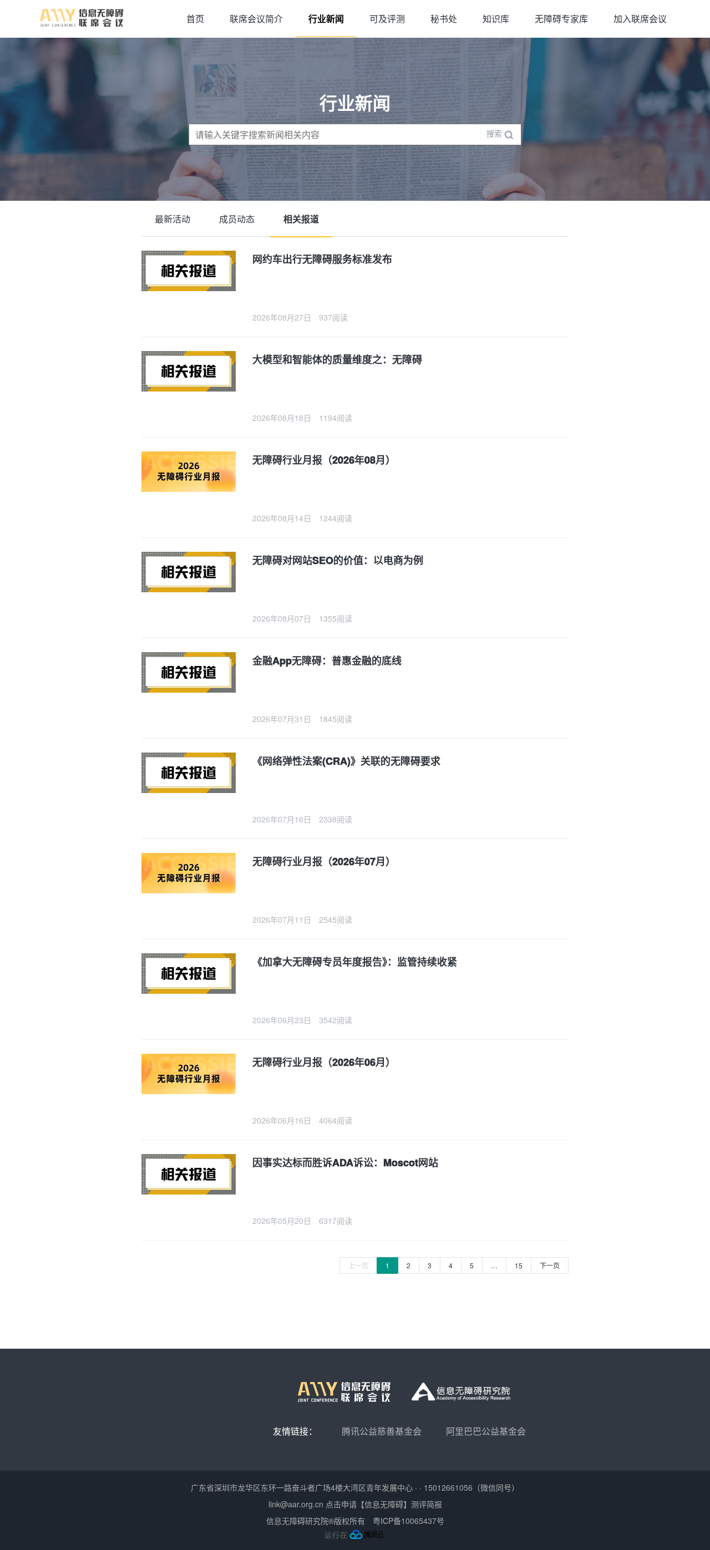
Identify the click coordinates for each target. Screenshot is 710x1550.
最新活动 (172, 218)
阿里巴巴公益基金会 (486, 1431)
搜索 (495, 133)
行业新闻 (326, 18)
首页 (195, 18)
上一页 (358, 1265)
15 (519, 1265)
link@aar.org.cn (295, 1504)
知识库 (496, 18)
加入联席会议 (640, 18)
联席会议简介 (256, 18)
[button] (410, 287)
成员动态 (237, 218)
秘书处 (443, 18)
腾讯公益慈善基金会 (382, 1431)
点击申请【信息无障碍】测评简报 (384, 1504)
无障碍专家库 (561, 18)
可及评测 (387, 18)
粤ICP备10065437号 (408, 1520)
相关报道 (301, 218)
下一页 (550, 1265)
